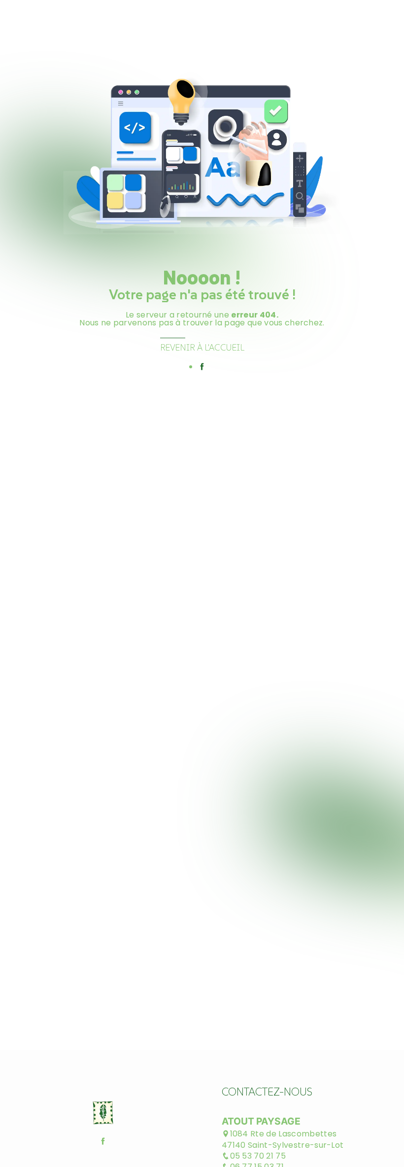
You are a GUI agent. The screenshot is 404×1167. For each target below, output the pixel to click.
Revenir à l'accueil (202, 347)
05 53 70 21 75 (258, 1156)
